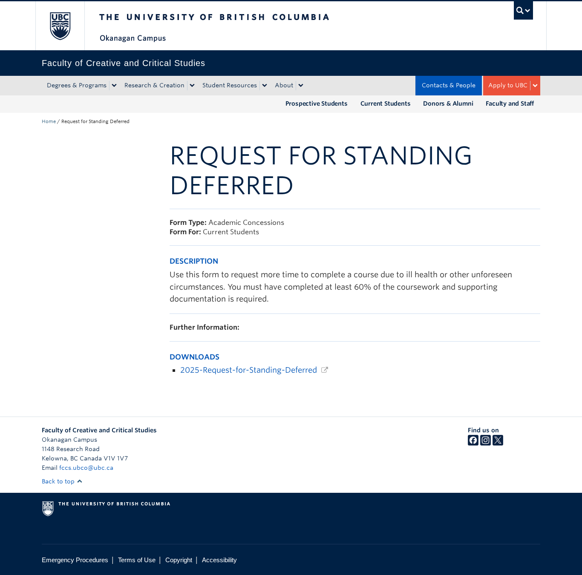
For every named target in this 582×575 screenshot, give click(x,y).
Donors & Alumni (448, 103)
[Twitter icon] (498, 443)
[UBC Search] (523, 10)
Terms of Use (137, 560)
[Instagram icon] (485, 443)
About (284, 85)
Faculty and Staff (510, 103)
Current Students (385, 103)
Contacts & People (448, 85)
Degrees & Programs (77, 85)
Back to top (59, 481)
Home (49, 121)
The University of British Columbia (59, 25)
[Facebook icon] (473, 443)
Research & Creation (154, 85)
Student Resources (229, 85)
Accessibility (219, 560)
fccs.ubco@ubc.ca (86, 467)
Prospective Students (316, 103)
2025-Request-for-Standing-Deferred (248, 369)
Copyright (178, 560)
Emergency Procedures (75, 560)
